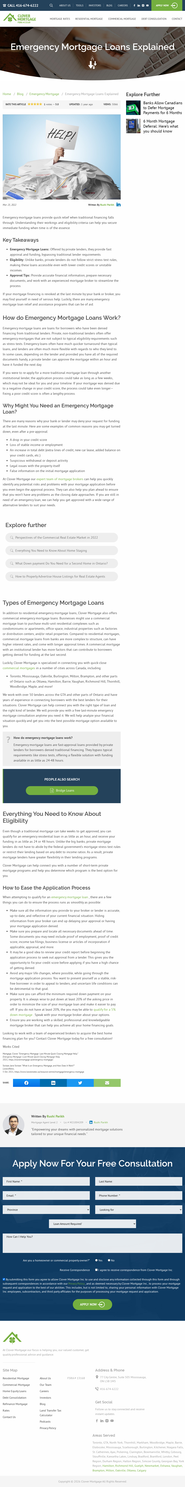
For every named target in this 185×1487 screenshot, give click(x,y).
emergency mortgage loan (70, 897)
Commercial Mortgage (122, 18)
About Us (64, 5)
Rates (6, 1410)
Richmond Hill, (124, 1465)
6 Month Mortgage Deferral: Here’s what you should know (160, 126)
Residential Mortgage (89, 18)
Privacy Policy (76, 1283)
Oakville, (121, 1470)
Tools (79, 5)
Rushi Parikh (107, 204)
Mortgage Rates (60, 18)
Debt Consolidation (153, 18)
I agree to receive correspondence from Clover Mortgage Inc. (135, 1270)
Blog (109, 5)
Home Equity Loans (14, 1391)
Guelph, (139, 1465)
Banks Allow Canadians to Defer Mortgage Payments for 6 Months (162, 107)
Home (7, 94)
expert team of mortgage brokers (60, 479)
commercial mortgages (19, 668)
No (112, 1260)
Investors (95, 5)
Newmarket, (152, 1465)
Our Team (45, 1385)
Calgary (141, 1470)
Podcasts (45, 1421)
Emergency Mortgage (44, 94)
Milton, (110, 1470)
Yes (100, 1260)
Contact (177, 18)
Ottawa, (132, 1470)
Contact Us (9, 1417)
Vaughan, (177, 1465)
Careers (123, 5)
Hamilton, (108, 1465)
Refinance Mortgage (15, 1404)
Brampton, (99, 1470)
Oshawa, (165, 1465)
